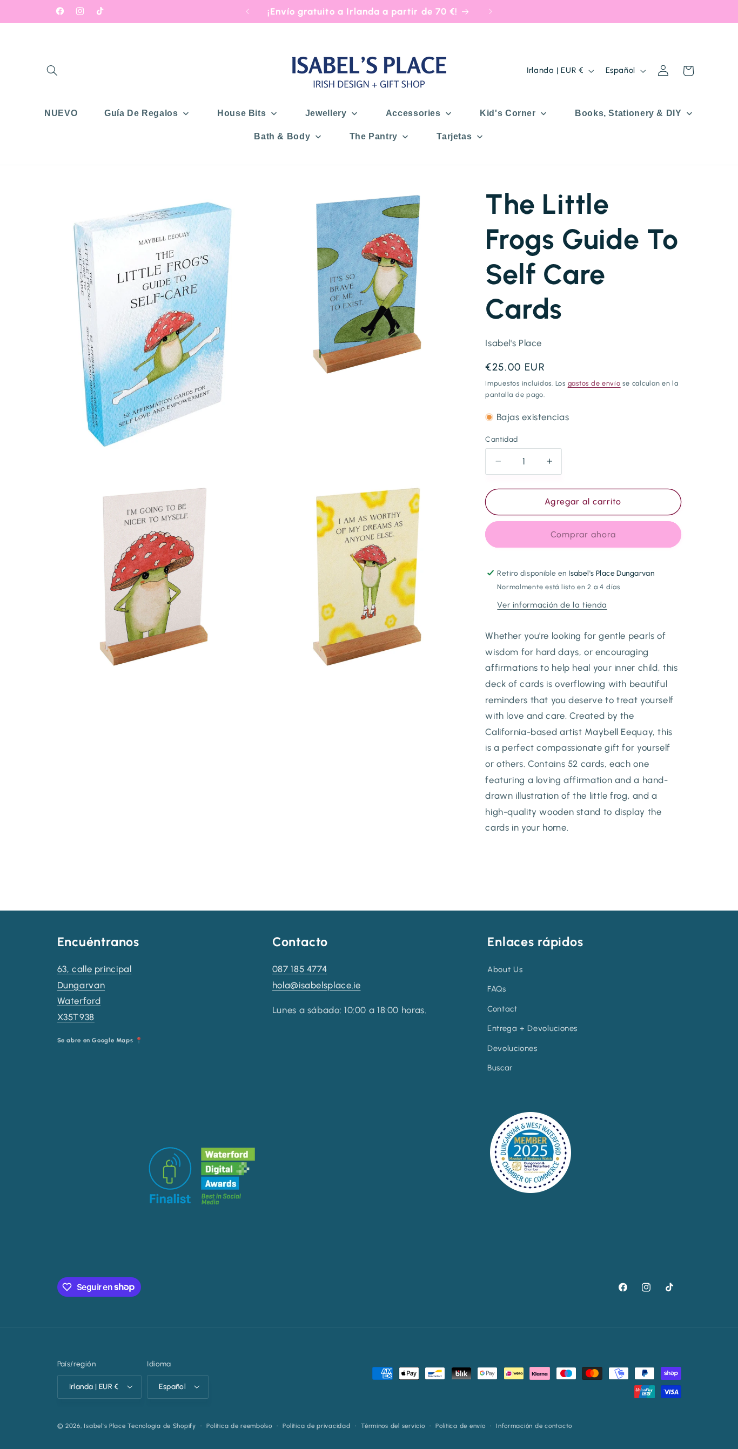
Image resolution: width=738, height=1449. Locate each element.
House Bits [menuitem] (241, 113)
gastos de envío (594, 383)
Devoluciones (512, 1048)
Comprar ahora (583, 534)
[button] (52, 70)
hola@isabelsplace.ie (316, 985)
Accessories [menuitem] (413, 113)
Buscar (500, 1068)
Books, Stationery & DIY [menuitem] (628, 113)
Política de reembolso (239, 1426)
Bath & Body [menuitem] (282, 136)
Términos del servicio (393, 1426)
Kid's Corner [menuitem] (508, 113)
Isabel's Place (104, 1426)
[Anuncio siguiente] (490, 11)
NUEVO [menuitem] (60, 113)
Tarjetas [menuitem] (454, 136)
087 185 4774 (299, 968)
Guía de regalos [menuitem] (141, 113)
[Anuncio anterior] (247, 11)
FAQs (496, 989)
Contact (502, 1009)
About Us (504, 969)
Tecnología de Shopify (162, 1426)
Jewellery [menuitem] (326, 113)
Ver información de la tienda (552, 604)
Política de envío (460, 1426)
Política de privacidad (316, 1426)
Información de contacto (534, 1426)
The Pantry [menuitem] (374, 136)
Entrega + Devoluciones (532, 1028)
